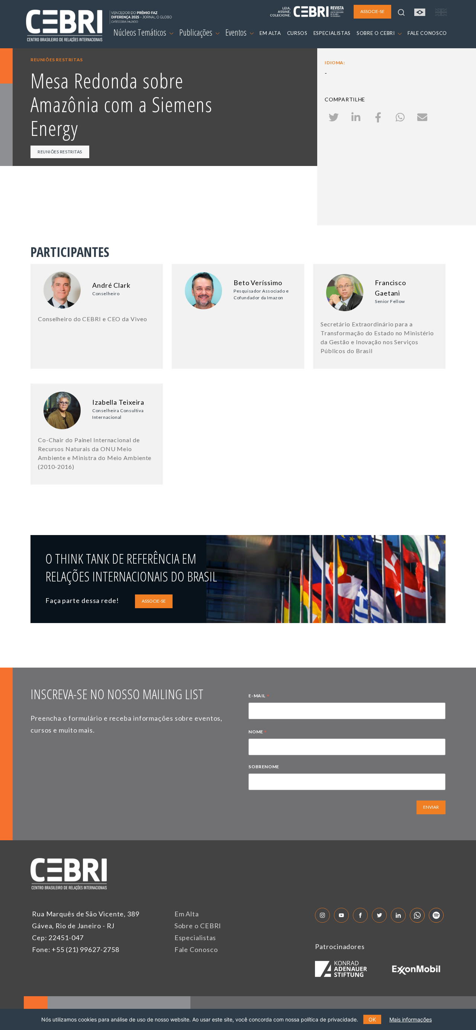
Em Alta (186, 914)
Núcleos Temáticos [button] (140, 32)
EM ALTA (270, 33)
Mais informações (410, 1019)
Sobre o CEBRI (198, 926)
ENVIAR (431, 807)
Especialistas (195, 937)
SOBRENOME (263, 766)
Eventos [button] (236, 32)
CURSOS (297, 33)
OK (372, 1019)
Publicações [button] (196, 32)
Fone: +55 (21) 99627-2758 (75, 949)
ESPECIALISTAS (332, 33)
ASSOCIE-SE (154, 601)
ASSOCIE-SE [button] (372, 11)
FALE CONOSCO (427, 33)
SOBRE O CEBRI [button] (376, 33)
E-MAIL (258, 696)
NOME (257, 733)
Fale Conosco (196, 949)
